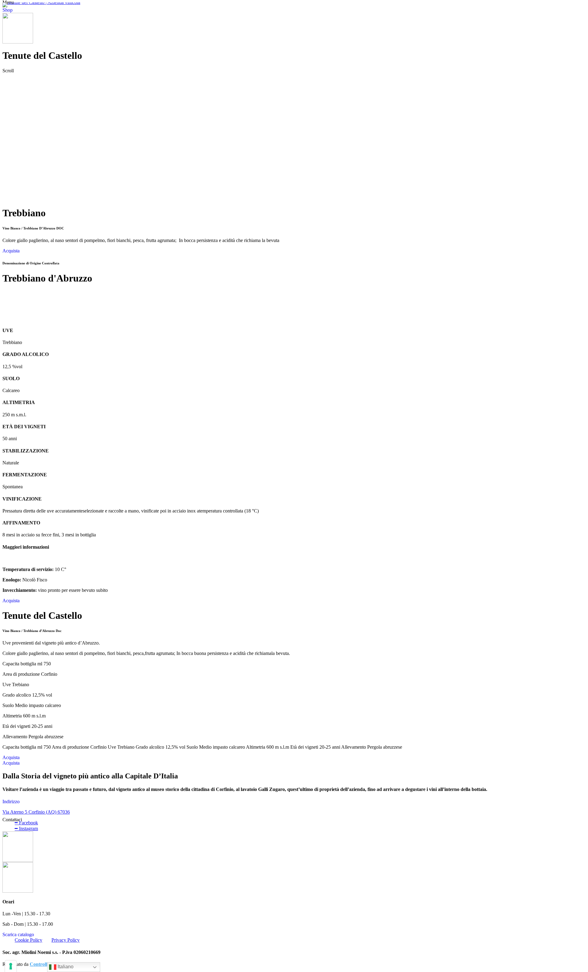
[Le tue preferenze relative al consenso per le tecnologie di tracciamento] (11, 966)
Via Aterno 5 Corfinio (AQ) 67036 (36, 812)
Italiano (65, 966)
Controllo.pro (44, 964)
